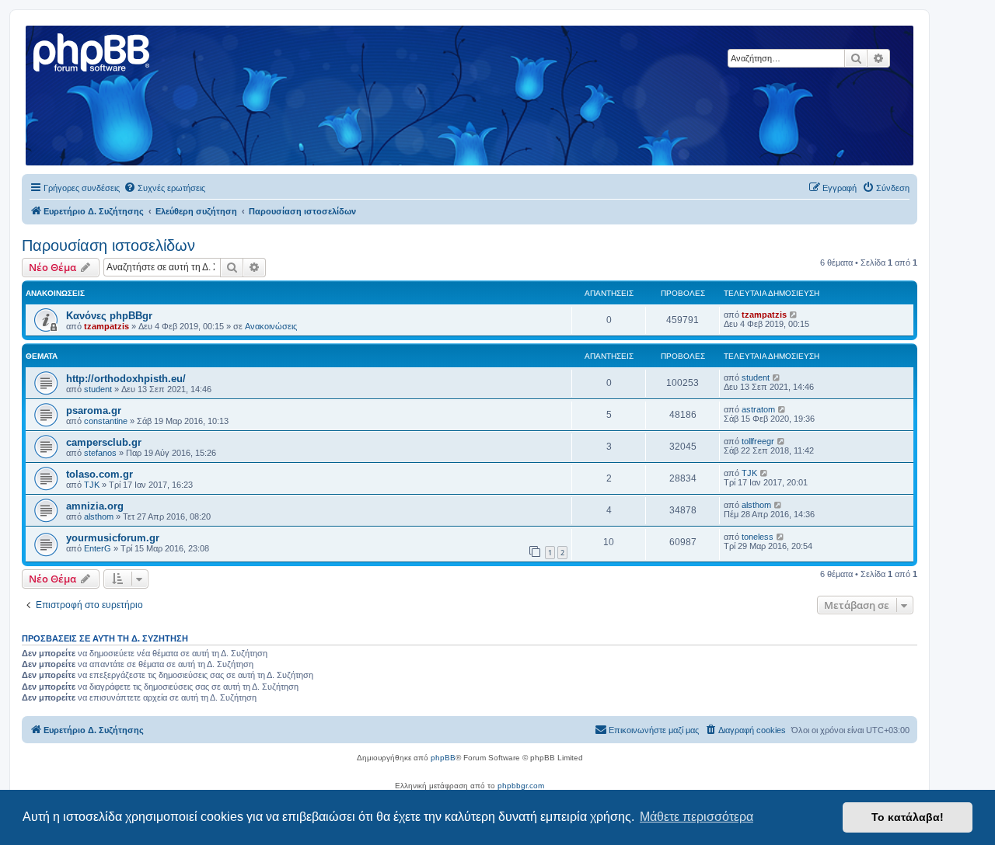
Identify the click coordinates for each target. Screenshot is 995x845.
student (98, 389)
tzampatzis (106, 326)
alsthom (98, 516)
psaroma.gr (93, 410)
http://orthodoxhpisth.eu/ (126, 378)
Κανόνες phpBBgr (109, 316)
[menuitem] (164, 188)
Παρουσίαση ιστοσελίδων (108, 245)
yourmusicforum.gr (112, 538)
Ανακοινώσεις (271, 326)
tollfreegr (758, 441)
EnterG (97, 548)
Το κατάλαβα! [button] (907, 817)
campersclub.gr (103, 442)
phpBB (443, 757)
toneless (757, 536)
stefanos (100, 452)
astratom (758, 409)
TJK (92, 484)
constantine (105, 421)
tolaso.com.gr (99, 474)
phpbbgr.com (521, 785)
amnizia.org (95, 506)
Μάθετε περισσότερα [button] (696, 816)
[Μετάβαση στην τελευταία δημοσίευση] (794, 314)
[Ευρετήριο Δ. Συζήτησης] (92, 50)
